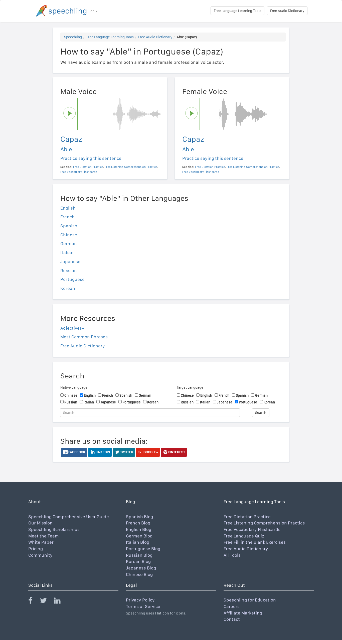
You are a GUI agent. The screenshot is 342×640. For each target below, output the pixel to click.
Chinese (68, 234)
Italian (67, 252)
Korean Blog (138, 561)
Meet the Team (43, 535)
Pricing (35, 548)
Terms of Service (143, 606)
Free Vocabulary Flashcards (252, 529)
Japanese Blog (141, 567)
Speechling (73, 37)
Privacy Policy (140, 599)
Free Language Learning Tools (237, 11)
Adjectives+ (72, 328)
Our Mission (40, 522)
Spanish (68, 225)
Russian (68, 270)
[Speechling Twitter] (46, 601)
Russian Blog (139, 555)
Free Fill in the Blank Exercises (255, 542)
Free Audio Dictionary (287, 11)
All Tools (232, 555)
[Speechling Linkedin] (60, 601)
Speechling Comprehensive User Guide (68, 516)
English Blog (138, 529)
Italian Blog (137, 542)
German (68, 243)
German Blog (139, 535)
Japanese (70, 261)
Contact (232, 619)
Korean (67, 288)
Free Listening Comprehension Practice (264, 522)
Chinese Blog (139, 574)
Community (40, 555)
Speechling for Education (250, 599)
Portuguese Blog (143, 548)
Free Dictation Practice (247, 516)
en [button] (92, 11)
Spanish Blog (139, 516)
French (67, 216)
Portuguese (72, 279)
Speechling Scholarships (54, 529)
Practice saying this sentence (90, 158)
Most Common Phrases (84, 336)
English (68, 208)
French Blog (138, 522)
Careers (232, 606)
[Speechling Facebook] (33, 601)
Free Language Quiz (244, 535)
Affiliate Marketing (243, 612)
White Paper (41, 542)
